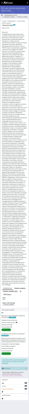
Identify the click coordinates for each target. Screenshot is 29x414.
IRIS (2, 15)
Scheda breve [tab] (7, 288)
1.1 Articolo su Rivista (22, 17)
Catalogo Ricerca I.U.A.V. (10, 15)
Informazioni (6, 368)
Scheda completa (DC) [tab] (10, 291)
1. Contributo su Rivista (8, 17)
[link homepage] (7, 3)
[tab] (21, 291)
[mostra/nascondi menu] (27, 2)
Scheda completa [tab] (19, 288)
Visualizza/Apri (6, 330)
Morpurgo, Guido (7, 25)
